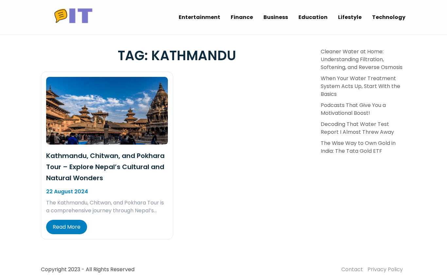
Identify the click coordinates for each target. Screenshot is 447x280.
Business (275, 17)
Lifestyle (350, 17)
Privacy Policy (385, 269)
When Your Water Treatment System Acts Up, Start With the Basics (360, 86)
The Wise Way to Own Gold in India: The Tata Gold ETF (358, 147)
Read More (66, 227)
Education (313, 17)
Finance (242, 17)
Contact (352, 269)
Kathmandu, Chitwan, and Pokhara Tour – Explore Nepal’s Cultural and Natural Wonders (105, 167)
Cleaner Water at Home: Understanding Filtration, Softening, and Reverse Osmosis (361, 59)
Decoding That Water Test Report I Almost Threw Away (357, 128)
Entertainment (199, 17)
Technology (388, 17)
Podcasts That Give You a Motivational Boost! (353, 109)
